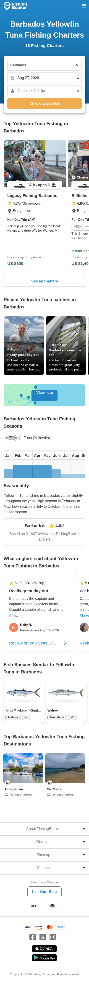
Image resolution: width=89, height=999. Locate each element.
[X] (42, 937)
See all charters (44, 281)
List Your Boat (44, 892)
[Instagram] (53, 937)
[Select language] (52, 906)
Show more (18, 616)
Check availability (44, 103)
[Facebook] (32, 937)
